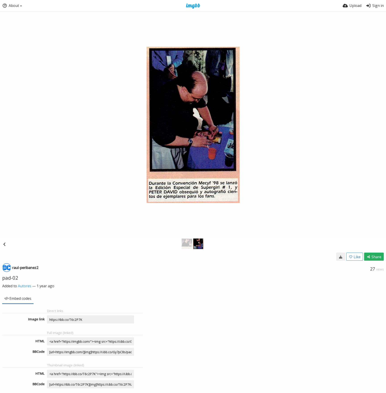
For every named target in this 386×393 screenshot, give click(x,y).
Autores (24, 285)
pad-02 (10, 277)
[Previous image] (4, 244)
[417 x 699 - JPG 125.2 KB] (340, 257)
